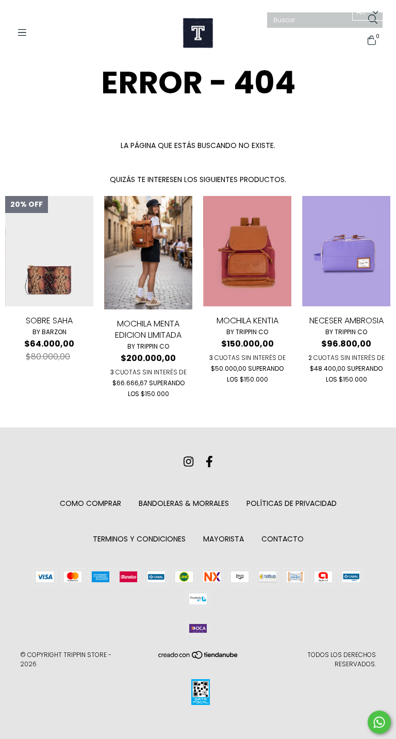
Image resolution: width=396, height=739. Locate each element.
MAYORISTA (223, 539)
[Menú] (26, 33)
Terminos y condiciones (139, 539)
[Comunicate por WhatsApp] (379, 722)
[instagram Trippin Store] (188, 461)
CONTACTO (282, 539)
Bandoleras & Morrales (184, 503)
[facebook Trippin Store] (209, 461)
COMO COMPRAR (90, 503)
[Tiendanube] (198, 657)
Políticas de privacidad (291, 503)
